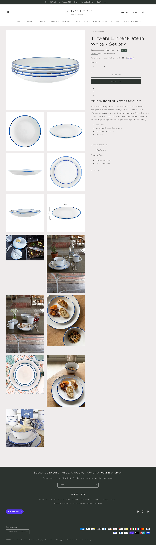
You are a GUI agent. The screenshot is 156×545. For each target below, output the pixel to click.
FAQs (113, 499)
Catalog (105, 499)
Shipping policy (86, 540)
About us (43, 499)
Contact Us (54, 499)
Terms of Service (94, 503)
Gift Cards (65, 499)
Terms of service (72, 540)
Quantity (94, 62)
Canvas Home (16, 540)
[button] (8, 12)
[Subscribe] (95, 485)
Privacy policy (60, 540)
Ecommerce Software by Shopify (32, 540)
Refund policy (49, 540)
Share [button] (96, 170)
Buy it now (116, 81)
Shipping (94, 53)
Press (96, 499)
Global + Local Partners (82, 499)
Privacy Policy (79, 503)
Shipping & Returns (62, 503)
